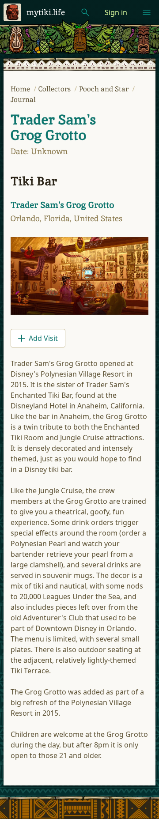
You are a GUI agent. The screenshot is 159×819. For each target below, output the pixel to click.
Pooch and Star (104, 89)
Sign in (116, 12)
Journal (23, 99)
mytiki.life (45, 12)
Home (21, 89)
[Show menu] (146, 12)
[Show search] (85, 12)
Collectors (55, 89)
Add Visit (43, 338)
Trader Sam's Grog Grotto (53, 127)
